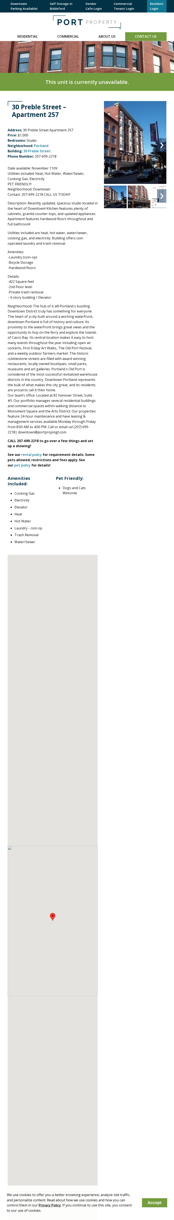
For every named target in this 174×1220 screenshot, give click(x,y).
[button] (52, 917)
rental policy (31, 454)
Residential (27, 36)
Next (161, 145)
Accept (154, 1202)
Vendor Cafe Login (94, 6)
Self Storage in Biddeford (61, 6)
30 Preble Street (37, 151)
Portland (41, 145)
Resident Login (156, 6)
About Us (106, 36)
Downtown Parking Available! (24, 6)
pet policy (22, 465)
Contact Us (146, 36)
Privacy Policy (50, 1205)
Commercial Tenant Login (124, 6)
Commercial (68, 36)
